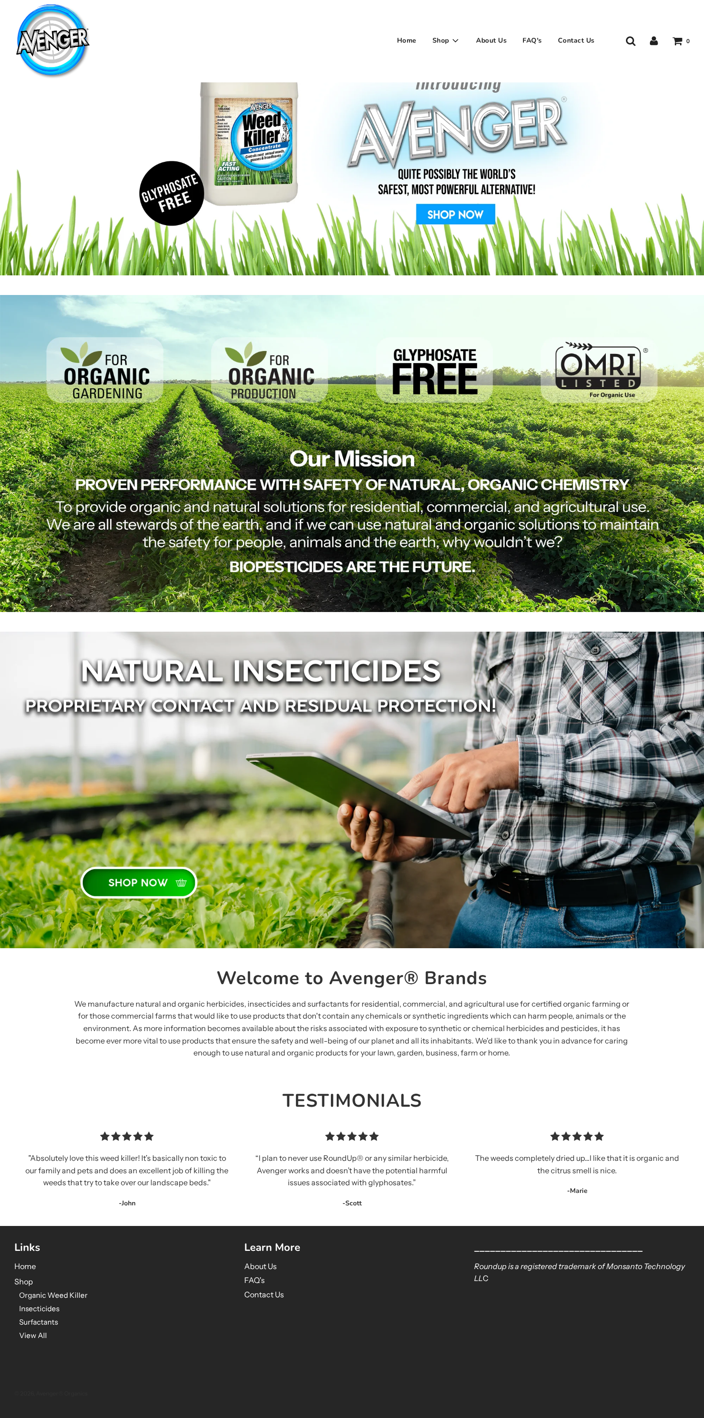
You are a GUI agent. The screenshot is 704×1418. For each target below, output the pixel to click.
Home (407, 40)
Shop (23, 1281)
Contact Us (576, 40)
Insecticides (39, 1308)
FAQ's (532, 40)
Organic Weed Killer (53, 1295)
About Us (491, 40)
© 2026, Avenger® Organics (51, 1393)
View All (33, 1335)
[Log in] (654, 40)
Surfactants (38, 1322)
